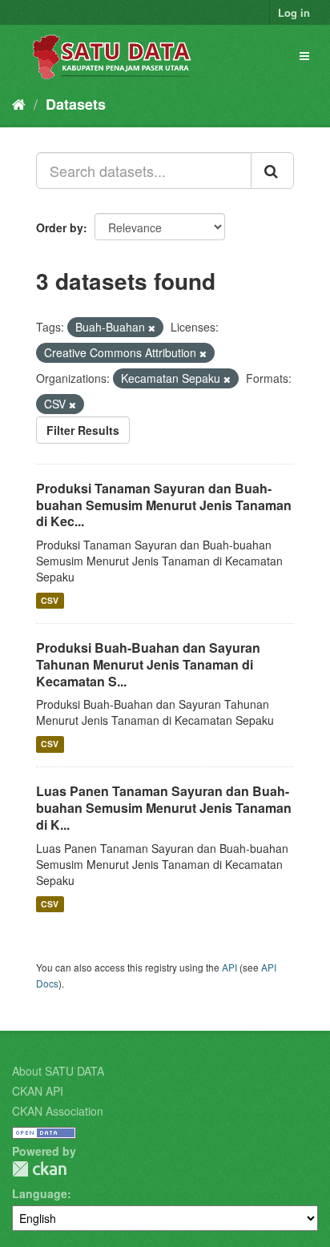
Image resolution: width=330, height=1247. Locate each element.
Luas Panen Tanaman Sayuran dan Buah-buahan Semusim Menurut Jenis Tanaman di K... (164, 808)
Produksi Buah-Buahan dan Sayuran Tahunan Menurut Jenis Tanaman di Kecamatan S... (148, 664)
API (229, 967)
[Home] (19, 103)
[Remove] (151, 327)
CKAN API (37, 1091)
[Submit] (272, 170)
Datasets (76, 104)
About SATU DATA (58, 1071)
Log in (294, 12)
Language (39, 1193)
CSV (49, 600)
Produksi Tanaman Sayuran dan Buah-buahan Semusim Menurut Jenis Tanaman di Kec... (164, 505)
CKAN (39, 1169)
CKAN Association (57, 1111)
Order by (59, 227)
